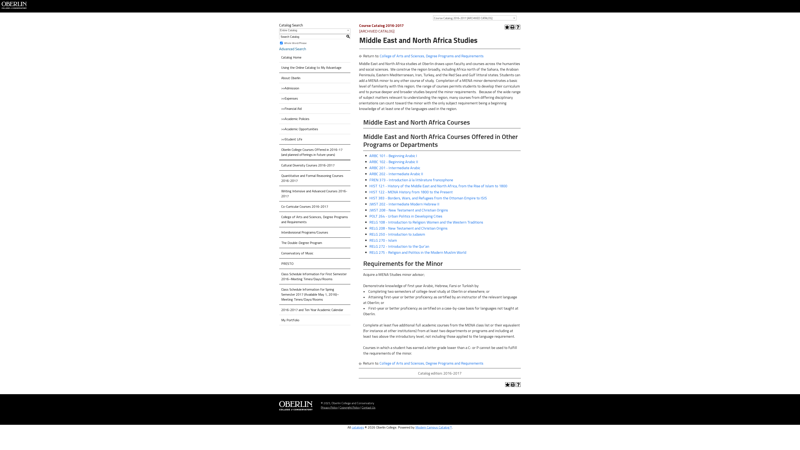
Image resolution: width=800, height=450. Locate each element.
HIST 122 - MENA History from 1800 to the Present (411, 192)
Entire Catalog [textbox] (288, 30)
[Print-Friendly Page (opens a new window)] (512, 27)
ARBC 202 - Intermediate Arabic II (396, 174)
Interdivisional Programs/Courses (304, 232)
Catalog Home (291, 57)
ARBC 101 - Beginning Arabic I (393, 156)
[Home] (14, 4)
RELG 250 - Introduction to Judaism (397, 234)
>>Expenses (289, 98)
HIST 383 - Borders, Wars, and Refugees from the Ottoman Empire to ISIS (428, 198)
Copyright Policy (350, 407)
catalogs (358, 427)
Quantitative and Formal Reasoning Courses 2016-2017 (312, 178)
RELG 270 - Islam (383, 240)
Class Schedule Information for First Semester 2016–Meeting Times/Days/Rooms (314, 276)
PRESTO (287, 263)
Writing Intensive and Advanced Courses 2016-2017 (314, 194)
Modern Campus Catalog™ (433, 427)
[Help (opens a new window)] (518, 27)
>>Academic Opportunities (299, 128)
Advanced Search (292, 49)
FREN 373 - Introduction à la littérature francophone (411, 180)
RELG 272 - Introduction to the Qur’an (399, 246)
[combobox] (474, 17)
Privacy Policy (329, 407)
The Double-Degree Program (301, 242)
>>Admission (290, 88)
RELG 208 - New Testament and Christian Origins (408, 228)
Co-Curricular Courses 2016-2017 (304, 206)
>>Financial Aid (291, 108)
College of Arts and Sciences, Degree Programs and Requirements (314, 219)
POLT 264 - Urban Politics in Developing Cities (405, 216)
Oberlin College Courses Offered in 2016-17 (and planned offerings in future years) (311, 152)
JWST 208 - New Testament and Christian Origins (408, 210)
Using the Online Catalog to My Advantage (311, 67)
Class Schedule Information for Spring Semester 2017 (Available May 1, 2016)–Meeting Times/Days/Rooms (310, 294)
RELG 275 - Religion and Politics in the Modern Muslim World (417, 252)
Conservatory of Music (297, 253)
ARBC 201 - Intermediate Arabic (394, 168)
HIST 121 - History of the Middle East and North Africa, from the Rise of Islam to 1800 (438, 186)
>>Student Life (291, 139)
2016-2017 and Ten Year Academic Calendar (312, 309)
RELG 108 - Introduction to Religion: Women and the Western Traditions (426, 222)
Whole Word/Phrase (295, 43)
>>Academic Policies (295, 118)
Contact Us (368, 407)
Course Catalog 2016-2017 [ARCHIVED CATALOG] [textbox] (463, 18)
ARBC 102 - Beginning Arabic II (393, 162)
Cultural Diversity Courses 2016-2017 (308, 165)
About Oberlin (290, 77)
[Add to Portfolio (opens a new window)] (507, 27)
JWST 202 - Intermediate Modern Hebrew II (404, 204)
